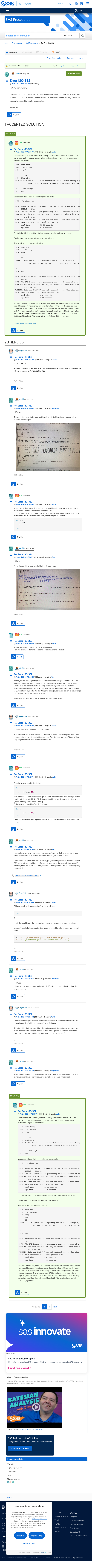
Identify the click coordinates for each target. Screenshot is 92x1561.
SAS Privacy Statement (39, 1519)
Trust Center (46, 1558)
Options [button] (12, 52)
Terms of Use (34, 1558)
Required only (36, 1535)
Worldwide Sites (76, 3)
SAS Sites (87, 3)
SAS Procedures (32, 43)
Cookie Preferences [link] (8, 1558)
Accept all (20, 1535)
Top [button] (10, 1497)
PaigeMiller (23, 350)
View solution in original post (25, 323)
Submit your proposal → (19, 1368)
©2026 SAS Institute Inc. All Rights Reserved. (68, 1558)
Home (6, 43)
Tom (20, 143)
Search (70, 3)
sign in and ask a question (70, 66)
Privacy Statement (20, 1558)
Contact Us (81, 3)
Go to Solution (75, 73)
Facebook (3, 1546)
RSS (4, 1549)
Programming (17, 43)
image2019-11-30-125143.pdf (26, 876)
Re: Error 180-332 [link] (47, 43)
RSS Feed (59, 52)
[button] (7, 81)
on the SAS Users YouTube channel (31, 1429)
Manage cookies (29, 1543)
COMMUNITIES (25, 4)
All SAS (60, 4)
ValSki (17, 74)
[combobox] (45, 36)
